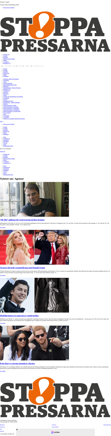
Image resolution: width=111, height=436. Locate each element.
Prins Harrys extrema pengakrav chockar (17, 363)
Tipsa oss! (2, 151)
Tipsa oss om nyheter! (8, 7)
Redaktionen (2, 424)
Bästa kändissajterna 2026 (10, 85)
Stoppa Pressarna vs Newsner (10, 107)
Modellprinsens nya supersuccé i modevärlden (19, 316)
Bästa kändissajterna (107, 424)
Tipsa (1, 66)
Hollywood (6, 73)
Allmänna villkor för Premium (11, 79)
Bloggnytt (5, 86)
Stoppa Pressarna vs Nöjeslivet (11, 108)
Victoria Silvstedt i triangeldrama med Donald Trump (22, 268)
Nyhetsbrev (6, 98)
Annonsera (14, 66)
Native (5, 95)
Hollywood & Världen (9, 59)
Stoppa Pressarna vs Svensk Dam (11, 111)
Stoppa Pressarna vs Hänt (9, 105)
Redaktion (21, 66)
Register (5, 104)
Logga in (5, 92)
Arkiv (30, 66)
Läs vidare (2, 227)
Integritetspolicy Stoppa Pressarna (12, 87)
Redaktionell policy (38, 66)
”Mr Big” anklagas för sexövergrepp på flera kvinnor (22, 220)
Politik (5, 60)
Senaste (5, 69)
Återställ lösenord (7, 83)
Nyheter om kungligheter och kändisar (13, 96)
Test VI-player (7, 112)
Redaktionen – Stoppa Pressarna (11, 102)
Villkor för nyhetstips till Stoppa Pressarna (14, 118)
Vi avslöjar (6, 62)
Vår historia (6, 115)
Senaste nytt (6, 54)
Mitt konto (6, 93)
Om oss (26, 66)
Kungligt (5, 57)
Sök (1, 121)
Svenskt (5, 56)
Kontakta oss (7, 66)
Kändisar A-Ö (6, 63)
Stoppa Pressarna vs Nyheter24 (11, 110)
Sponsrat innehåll (55, 426)
